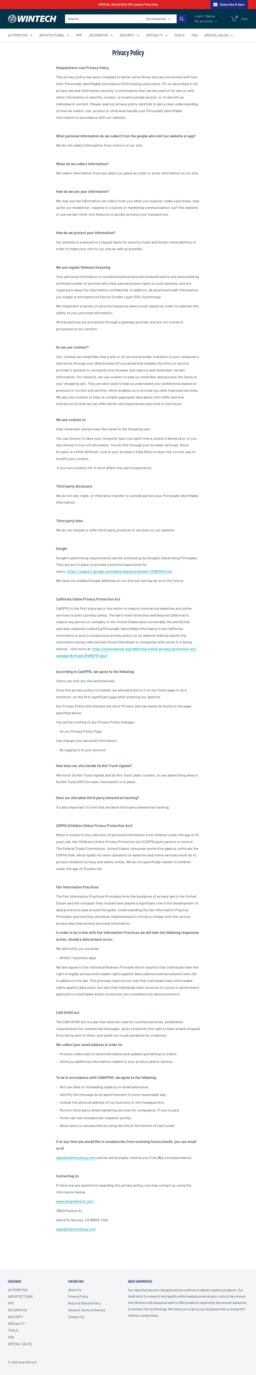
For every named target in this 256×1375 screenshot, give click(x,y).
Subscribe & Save (232, 4)
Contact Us (76, 1317)
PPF (79, 35)
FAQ (195, 35)
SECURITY (127, 35)
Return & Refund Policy (84, 1303)
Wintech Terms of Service (86, 1310)
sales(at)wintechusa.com (76, 1157)
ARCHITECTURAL (52, 35)
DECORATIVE (98, 35)
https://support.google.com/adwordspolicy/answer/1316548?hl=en (119, 571)
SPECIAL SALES (216, 35)
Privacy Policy (78, 1296)
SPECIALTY (154, 35)
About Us (74, 1290)
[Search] (182, 18)
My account (204, 21)
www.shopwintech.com (74, 1201)
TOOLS (179, 35)
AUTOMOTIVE (18, 35)
